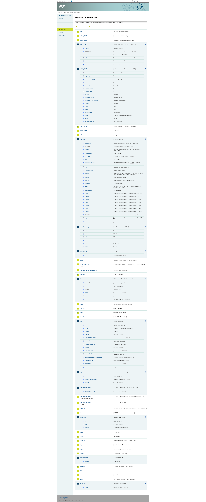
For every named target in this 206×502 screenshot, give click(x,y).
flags (86, 286)
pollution (87, 94)
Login (134, 1)
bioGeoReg (87, 325)
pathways (87, 347)
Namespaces (62, 35)
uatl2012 (87, 427)
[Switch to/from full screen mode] (139, 1)
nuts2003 (87, 193)
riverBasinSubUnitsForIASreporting (93, 357)
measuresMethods (89, 341)
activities (87, 48)
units (86, 367)
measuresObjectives (90, 344)
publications (84, 457)
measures (87, 82)
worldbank (83, 483)
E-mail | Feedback (63, 497)
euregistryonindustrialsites (88, 270)
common (83, 139)
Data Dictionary (70, 12)
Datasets (61, 18)
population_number (89, 97)
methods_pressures (89, 85)
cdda (81, 135)
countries (87, 54)
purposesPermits (89, 350)
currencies (87, 156)
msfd (81, 449)
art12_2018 (83, 40)
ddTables (87, 237)
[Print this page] (137, 1)
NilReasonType (88, 190)
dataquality (83, 251)
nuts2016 (87, 205)
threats (86, 115)
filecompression (89, 170)
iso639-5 (87, 180)
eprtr (81, 260)
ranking (86, 109)
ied (81, 372)
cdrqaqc (87, 328)
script (86, 218)
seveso (82, 466)
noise (82, 453)
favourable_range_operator (91, 79)
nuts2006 (87, 196)
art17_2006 (83, 44)
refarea (86, 292)
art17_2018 (83, 126)
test (81, 470)
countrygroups (88, 153)
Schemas (61, 26)
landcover (83, 417)
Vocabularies (62, 29)
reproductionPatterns (90, 354)
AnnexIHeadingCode (90, 391)
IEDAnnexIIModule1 (86, 387)
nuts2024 (87, 211)
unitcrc (86, 299)
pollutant (87, 382)
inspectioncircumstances (91, 379)
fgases (82, 304)
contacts (87, 231)
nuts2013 (87, 202)
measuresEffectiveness (90, 337)
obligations (87, 243)
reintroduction (88, 112)
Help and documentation (65, 15)
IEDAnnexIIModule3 (86, 396)
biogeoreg (87, 76)
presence (87, 103)
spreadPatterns (88, 363)
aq (81, 31)
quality (86, 106)
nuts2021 (87, 208)
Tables (60, 21)
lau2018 (82, 440)
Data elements (62, 24)
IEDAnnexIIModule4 (86, 402)
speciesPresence (89, 360)
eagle (86, 424)
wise (81, 479)
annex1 (86, 376)
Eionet (65, 12)
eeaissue (87, 240)
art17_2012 (83, 69)
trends (86, 64)
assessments (88, 72)
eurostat (82, 274)
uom (81, 475)
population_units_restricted (91, 100)
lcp (81, 445)
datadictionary (84, 227)
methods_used (88, 91)
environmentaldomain (90, 162)
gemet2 (82, 308)
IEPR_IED (83, 408)
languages (87, 183)
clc (85, 421)
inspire (82, 413)
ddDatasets (87, 234)
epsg (86, 167)
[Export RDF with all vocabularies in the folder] (145, 44)
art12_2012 (83, 36)
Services (61, 32)
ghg (81, 312)
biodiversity (83, 130)
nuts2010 (87, 199)
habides (82, 317)
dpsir (86, 159)
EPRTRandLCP (85, 264)
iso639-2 (87, 173)
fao (81, 279)
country (86, 487)
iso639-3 (87, 177)
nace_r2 (86, 186)
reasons (87, 61)
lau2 (81, 436)
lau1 (81, 432)
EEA (65, 1)
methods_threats (89, 88)
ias (81, 321)
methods (87, 57)
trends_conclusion (89, 121)
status (86, 246)
